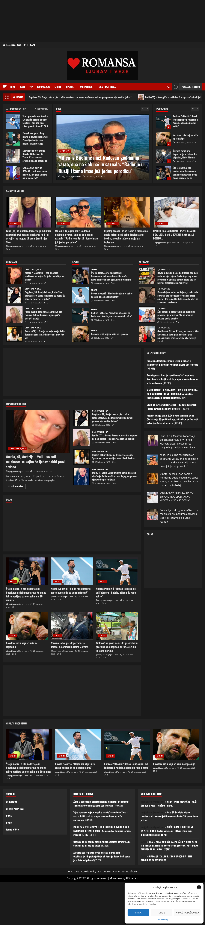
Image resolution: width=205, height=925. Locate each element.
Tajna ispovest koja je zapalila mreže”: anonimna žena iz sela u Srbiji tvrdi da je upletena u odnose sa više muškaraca (172, 379)
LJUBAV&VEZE (43, 87)
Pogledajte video (191, 87)
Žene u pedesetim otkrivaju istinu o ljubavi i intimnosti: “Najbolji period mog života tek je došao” (173, 362)
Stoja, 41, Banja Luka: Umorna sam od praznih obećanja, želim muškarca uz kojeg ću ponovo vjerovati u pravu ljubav (81, 476)
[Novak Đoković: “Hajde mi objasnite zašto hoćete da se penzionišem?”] (72, 571)
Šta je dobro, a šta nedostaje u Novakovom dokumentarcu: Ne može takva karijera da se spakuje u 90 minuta (163, 156)
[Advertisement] (90, 21)
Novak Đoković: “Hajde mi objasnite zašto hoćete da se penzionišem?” (163, 173)
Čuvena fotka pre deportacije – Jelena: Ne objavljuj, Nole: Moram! (163, 139)
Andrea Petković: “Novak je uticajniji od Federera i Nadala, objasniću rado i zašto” (80, 314)
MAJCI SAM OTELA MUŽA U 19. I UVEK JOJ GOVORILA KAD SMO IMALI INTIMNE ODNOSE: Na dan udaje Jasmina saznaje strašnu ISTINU (172, 393)
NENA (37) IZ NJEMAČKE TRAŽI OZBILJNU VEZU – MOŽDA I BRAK (169, 803)
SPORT (57, 87)
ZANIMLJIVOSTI (87, 87)
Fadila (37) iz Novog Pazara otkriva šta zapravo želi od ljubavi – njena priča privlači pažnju (156, 97)
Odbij (161, 912)
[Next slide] (147, 109)
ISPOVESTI (70, 87)
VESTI (22, 87)
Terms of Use (12, 829)
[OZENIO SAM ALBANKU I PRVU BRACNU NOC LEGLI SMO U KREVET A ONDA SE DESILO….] (176, 212)
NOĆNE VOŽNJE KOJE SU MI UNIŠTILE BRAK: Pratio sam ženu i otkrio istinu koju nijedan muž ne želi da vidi (167, 830)
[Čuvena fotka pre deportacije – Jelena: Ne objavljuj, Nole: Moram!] (72, 626)
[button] (198, 887)
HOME (9, 815)
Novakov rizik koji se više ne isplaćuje (163, 121)
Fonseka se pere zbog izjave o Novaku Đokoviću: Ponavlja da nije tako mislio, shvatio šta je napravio (13, 139)
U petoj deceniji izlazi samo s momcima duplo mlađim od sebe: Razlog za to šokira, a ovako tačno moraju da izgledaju (102, 164)
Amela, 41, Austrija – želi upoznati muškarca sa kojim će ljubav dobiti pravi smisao (14, 275)
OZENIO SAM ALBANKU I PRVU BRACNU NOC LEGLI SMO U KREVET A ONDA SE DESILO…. (174, 234)
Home (12, 87)
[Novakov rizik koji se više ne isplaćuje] (27, 626)
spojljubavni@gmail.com (71, 176)
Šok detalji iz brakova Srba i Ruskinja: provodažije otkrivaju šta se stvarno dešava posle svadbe (147, 314)
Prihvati (138, 912)
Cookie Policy (162, 919)
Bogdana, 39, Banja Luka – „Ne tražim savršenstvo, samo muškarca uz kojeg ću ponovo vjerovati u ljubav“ (14, 295)
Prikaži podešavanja (187, 912)
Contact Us (11, 801)
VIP (31, 87)
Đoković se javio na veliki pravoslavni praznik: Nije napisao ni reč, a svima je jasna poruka (117, 646)
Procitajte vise (17, 487)
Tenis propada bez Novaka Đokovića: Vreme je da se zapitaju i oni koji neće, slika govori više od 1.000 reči (13, 121)
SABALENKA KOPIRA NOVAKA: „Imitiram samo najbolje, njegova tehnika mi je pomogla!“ (13, 173)
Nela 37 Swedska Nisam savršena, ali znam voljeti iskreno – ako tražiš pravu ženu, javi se (169, 816)
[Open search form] (168, 87)
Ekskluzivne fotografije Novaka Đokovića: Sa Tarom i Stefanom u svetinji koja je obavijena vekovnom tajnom (13, 156)
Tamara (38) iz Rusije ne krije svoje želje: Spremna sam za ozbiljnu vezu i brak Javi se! (14, 334)
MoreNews (116, 878)
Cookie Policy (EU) (15, 808)
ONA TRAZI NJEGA (107, 87)
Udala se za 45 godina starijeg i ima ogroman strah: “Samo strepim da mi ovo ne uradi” (172, 406)
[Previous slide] (143, 109)
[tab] (13, 109)
